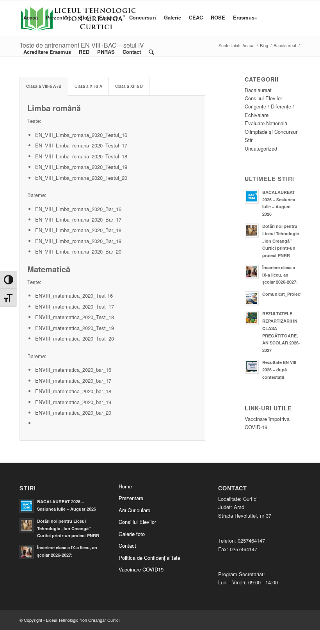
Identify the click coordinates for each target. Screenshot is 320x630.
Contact (127, 545)
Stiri (249, 140)
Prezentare (131, 498)
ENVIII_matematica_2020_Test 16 (74, 295)
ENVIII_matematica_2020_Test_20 (74, 338)
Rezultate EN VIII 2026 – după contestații (279, 369)
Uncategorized (261, 148)
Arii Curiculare (134, 510)
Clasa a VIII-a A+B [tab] (44, 86)
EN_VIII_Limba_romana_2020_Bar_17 (78, 219)
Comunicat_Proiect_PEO (287, 294)
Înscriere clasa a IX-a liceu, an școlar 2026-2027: (280, 274)
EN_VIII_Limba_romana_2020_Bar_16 (78, 209)
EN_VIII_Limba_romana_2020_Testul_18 (81, 156)
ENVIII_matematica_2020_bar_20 (73, 412)
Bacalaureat (258, 90)
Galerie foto (132, 534)
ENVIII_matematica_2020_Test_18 (74, 317)
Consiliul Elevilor (263, 98)
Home (125, 486)
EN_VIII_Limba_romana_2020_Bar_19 (78, 241)
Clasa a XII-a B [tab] (129, 86)
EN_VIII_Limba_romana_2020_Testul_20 (81, 177)
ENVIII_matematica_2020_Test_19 (74, 328)
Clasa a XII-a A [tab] (88, 86)
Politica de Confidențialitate (149, 557)
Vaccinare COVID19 (141, 569)
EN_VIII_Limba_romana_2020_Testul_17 (81, 145)
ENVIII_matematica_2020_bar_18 (73, 391)
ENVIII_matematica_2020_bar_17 (73, 380)
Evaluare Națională (266, 123)
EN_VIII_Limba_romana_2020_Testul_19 (81, 166)
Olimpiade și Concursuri (272, 131)
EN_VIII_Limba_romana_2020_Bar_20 (78, 251)
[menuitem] (31, 17)
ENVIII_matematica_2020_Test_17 (74, 306)
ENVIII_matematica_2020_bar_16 (73, 369)
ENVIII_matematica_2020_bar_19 (73, 402)
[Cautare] (151, 52)
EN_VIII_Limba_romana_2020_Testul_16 (81, 134)
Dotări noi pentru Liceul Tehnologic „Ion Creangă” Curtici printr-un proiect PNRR (280, 240)
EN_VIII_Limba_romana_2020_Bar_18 (78, 230)
